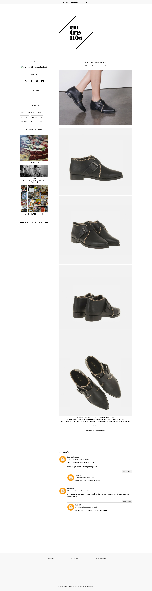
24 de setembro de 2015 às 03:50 (78, 491)
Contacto (85, 2)
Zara (40, 122)
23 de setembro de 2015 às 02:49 (78, 459)
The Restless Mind (87, 586)
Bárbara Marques (73, 457)
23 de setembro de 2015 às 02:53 (86, 477)
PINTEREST (76, 558)
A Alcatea (34, 162)
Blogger (74, 2)
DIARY (23, 112)
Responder (127, 471)
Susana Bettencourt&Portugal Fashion (34, 180)
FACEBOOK (51, 558)
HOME (65, 2)
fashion (31, 112)
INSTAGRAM (101, 558)
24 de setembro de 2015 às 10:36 (86, 507)
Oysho (39, 112)
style (33, 122)
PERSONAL (25, 117)
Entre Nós (78, 475)
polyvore (24, 122)
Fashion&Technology (34, 214)
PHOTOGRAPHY (36, 117)
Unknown (70, 489)
